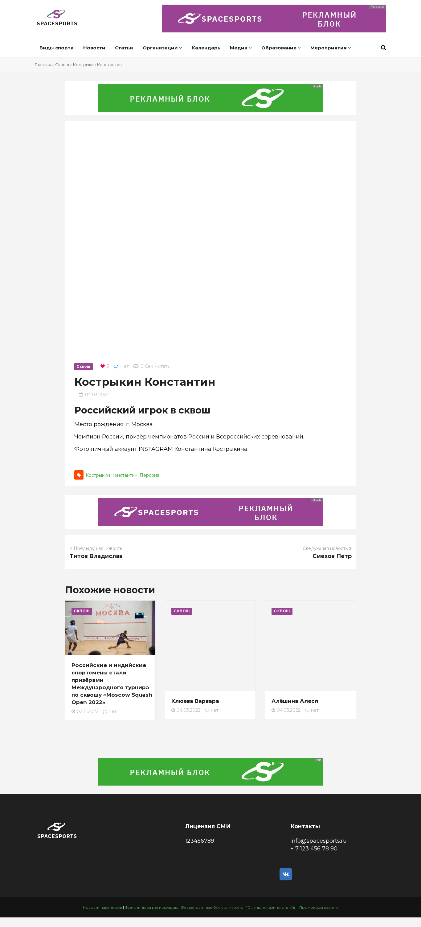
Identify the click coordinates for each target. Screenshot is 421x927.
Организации (161, 48)
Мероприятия (329, 48)
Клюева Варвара (195, 701)
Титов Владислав (96, 556)
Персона (149, 475)
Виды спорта (56, 48)
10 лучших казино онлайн (271, 907)
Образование (279, 48)
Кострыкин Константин (111, 475)
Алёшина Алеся (295, 701)
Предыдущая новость (98, 548)
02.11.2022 (87, 711)
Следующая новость (325, 548)
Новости (94, 48)
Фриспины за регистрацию (151, 907)
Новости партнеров (102, 907)
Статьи (124, 48)
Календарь (206, 48)
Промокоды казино (318, 907)
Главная (43, 64)
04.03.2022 (97, 394)
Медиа (239, 48)
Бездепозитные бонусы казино (212, 907)
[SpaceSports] (57, 18)
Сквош (62, 64)
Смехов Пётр (332, 556)
